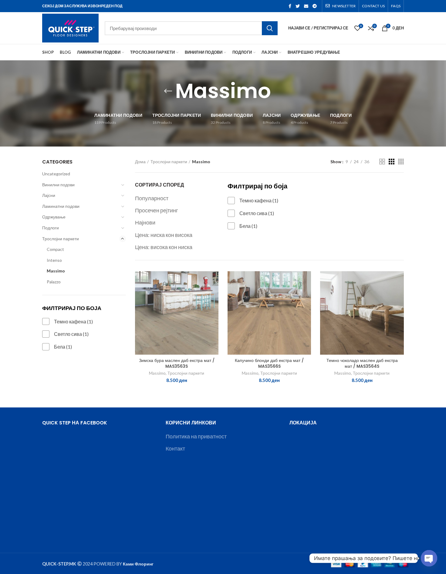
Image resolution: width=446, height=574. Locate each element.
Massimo (56, 270)
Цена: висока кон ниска (163, 247)
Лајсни (48, 195)
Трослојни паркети (60, 238)
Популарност (151, 198)
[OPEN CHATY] (429, 558)
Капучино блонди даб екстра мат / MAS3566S (269, 363)
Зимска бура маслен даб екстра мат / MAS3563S (177, 363)
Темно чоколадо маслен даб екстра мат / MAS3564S (362, 363)
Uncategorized (56, 173)
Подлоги (50, 227)
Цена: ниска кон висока (163, 234)
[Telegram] (314, 6)
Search (270, 28)
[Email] (306, 6)
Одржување (54, 216)
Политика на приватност (196, 436)
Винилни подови (58, 184)
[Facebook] (289, 6)
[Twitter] (297, 6)
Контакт (175, 448)
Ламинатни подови (60, 206)
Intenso (54, 260)
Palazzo (54, 281)
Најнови (145, 222)
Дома (140, 161)
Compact (55, 249)
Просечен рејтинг (156, 210)
